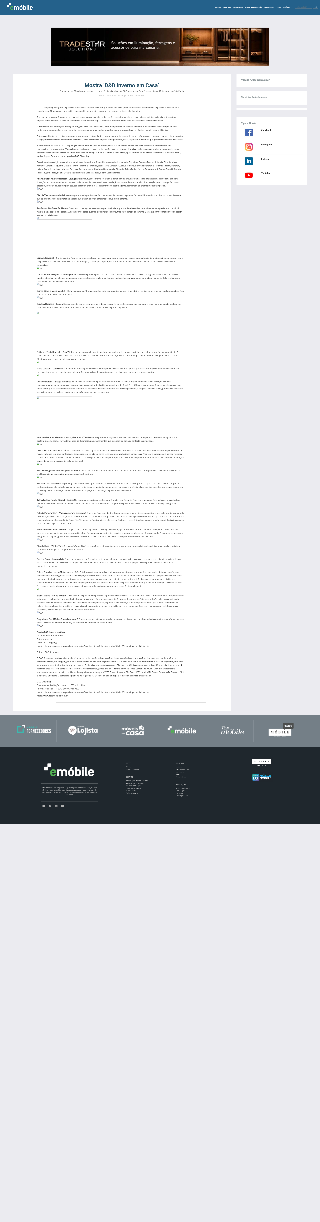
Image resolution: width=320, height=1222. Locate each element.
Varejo (178, 774)
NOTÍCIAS (286, 7)
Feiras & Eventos (181, 777)
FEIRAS (278, 7)
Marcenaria (180, 772)
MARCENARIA (238, 7)
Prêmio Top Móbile (132, 769)
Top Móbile (179, 793)
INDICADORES (269, 7)
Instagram (266, 144)
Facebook (266, 130)
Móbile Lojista (180, 791)
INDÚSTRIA (227, 7)
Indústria (179, 767)
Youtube (265, 173)
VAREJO (218, 7)
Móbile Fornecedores (183, 788)
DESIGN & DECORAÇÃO (253, 7)
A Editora (129, 767)
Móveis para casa (182, 796)
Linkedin (265, 159)
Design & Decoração (183, 769)
